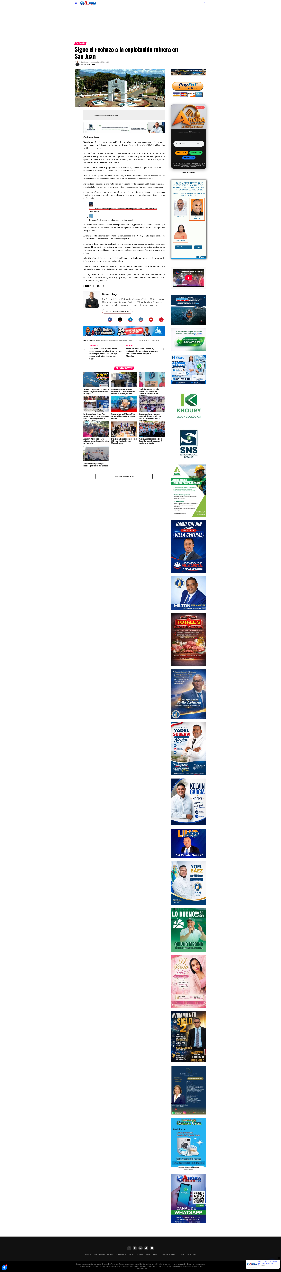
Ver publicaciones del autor (117, 311)
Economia (140, 1254)
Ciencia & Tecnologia (169, 1254)
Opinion (181, 1254)
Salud (148, 1254)
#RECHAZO (133, 341)
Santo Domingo (99, 1254)
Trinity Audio (105, 115)
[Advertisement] (140, 25)
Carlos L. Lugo (89, 64)
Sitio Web (182, 153)
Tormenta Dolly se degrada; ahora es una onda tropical (111, 220)
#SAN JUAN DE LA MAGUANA (149, 341)
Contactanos (191, 1254)
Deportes (156, 1254)
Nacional (110, 1254)
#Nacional (124, 341)
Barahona (88, 1254)
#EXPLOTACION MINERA (110, 341)
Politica (131, 1254)
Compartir (197, 153)
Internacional (121, 1254)
